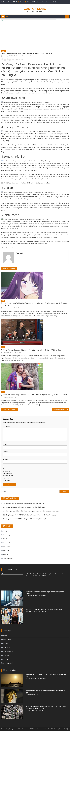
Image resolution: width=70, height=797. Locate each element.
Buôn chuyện (7, 535)
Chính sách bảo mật (32, 2)
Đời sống (5, 539)
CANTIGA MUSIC (35, 9)
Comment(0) (27, 56)
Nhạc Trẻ (5, 555)
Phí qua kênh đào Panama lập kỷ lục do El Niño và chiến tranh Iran (23, 503)
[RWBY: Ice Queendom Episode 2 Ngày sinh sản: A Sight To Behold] (12, 598)
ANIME (3, 51)
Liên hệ (54, 2)
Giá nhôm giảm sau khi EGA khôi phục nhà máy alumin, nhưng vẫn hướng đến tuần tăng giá (31, 511)
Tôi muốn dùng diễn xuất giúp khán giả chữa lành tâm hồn (45, 574)
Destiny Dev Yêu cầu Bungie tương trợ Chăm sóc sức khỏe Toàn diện (61, 409)
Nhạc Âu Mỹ (6, 543)
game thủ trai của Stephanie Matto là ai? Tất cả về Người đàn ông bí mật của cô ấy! (34, 394)
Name (5, 444)
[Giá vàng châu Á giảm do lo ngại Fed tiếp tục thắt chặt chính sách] (12, 696)
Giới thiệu (21, 2)
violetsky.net (19, 729)
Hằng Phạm (43, 678)
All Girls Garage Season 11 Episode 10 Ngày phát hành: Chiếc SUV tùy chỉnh (31, 350)
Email (5, 452)
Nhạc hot (6, 551)
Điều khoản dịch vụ (45, 2)
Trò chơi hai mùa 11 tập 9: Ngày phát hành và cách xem (44, 609)
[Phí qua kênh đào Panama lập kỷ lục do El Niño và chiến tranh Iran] (12, 680)
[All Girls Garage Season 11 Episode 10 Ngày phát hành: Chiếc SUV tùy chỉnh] (35, 332)
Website (5, 459)
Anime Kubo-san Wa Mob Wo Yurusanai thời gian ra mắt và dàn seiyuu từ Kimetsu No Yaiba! (34, 304)
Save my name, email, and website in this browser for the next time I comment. (8, 474)
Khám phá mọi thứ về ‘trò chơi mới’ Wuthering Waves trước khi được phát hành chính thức (11, 409)
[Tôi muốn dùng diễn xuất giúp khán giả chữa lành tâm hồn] (12, 580)
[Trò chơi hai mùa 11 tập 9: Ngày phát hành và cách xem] (12, 616)
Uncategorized (7, 559)
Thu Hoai (18, 56)
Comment (7, 426)
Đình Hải (40, 710)
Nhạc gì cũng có (8, 547)
